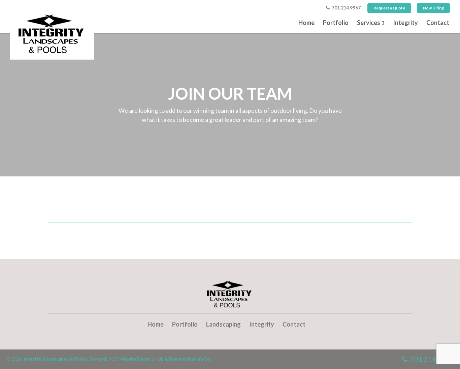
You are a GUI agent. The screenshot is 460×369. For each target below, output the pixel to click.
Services (368, 22)
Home (306, 22)
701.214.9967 (345, 7)
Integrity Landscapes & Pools (55, 359)
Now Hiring (433, 7)
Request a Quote (389, 7)
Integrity (405, 22)
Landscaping (223, 324)
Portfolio (336, 22)
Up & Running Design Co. (184, 359)
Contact (437, 22)
